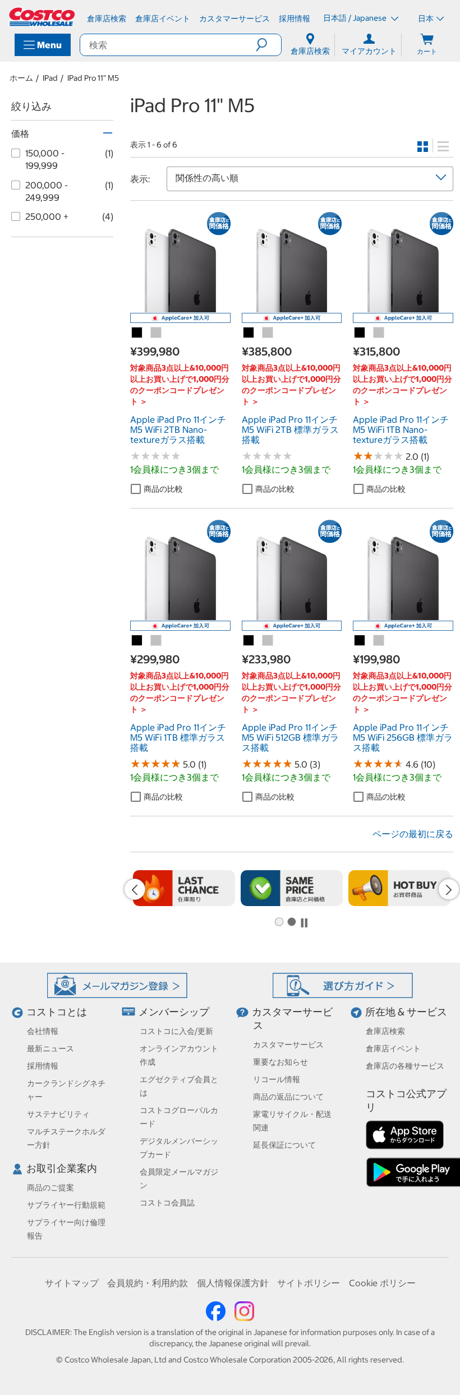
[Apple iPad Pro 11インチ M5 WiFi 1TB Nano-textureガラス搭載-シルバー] (379, 333)
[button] (268, 45)
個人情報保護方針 (233, 1282)
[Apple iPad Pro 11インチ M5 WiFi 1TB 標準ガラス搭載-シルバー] (156, 641)
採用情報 (42, 1066)
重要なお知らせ (280, 1062)
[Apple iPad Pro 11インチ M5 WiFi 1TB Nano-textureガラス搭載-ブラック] (360, 333)
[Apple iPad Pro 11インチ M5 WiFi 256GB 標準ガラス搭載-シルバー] (379, 641)
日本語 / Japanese (355, 18)
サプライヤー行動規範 (66, 1205)
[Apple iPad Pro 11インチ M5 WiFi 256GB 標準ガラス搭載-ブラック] (360, 641)
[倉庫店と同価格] (292, 888)
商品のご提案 (50, 1187)
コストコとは (56, 1011)
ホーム (21, 78)
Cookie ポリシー (382, 1282)
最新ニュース (50, 1048)
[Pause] (304, 923)
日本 (426, 18)
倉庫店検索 (385, 1031)
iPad (50, 78)
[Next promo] (448, 889)
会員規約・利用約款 (147, 1282)
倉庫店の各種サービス (405, 1066)
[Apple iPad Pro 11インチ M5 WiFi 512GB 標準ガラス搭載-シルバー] (268, 641)
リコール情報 (276, 1079)
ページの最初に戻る (412, 833)
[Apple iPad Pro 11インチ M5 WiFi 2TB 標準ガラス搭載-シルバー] (268, 333)
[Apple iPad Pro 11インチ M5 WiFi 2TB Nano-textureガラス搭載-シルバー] (156, 333)
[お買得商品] (399, 888)
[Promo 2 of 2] (291, 922)
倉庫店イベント (393, 1048)
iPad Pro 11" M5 (93, 78)
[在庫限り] (184, 888)
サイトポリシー (308, 1282)
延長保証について (284, 1145)
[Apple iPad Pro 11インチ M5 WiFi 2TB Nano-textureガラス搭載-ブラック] (137, 333)
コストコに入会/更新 (176, 1031)
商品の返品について (288, 1097)
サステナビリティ (58, 1114)
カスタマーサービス (288, 1045)
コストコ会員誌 (167, 1203)
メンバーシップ (174, 1011)
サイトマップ (72, 1282)
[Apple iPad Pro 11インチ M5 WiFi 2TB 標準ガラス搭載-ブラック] (249, 333)
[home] (42, 17)
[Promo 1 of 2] (278, 922)
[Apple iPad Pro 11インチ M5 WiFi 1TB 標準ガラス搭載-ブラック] (137, 641)
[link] (180, 306)
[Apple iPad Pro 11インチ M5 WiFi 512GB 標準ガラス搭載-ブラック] (249, 641)
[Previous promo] (134, 889)
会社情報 (42, 1031)
